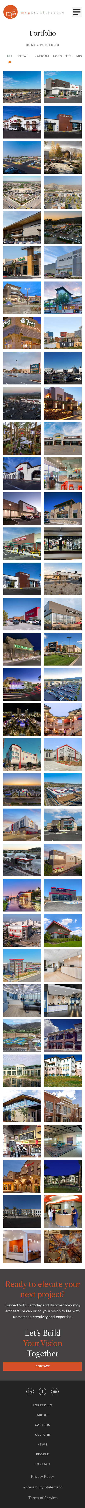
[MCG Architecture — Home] (33, 12)
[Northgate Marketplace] (22, 368)
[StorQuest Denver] (22, 965)
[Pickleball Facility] (22, 1035)
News (43, 1445)
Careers (42, 1425)
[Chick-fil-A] (63, 579)
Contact (42, 1366)
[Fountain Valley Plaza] (22, 262)
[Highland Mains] (63, 157)
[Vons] (22, 473)
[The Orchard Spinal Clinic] (63, 965)
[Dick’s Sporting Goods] (63, 649)
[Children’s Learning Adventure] (63, 438)
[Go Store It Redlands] (63, 789)
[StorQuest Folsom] (63, 860)
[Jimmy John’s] (22, 1141)
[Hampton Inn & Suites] (22, 1211)
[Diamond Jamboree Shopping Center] (63, 719)
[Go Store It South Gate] (22, 825)
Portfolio (43, 1405)
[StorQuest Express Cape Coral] (63, 930)
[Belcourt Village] (22, 192)
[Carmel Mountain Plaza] (63, 227)
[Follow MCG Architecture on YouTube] (55, 1391)
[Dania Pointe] (22, 719)
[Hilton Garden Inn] (22, 1176)
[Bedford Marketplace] (63, 192)
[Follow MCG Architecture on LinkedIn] (30, 1391)
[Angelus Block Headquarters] (22, 1106)
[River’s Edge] (63, 368)
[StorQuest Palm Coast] (22, 895)
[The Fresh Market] (22, 649)
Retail (23, 56)
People (42, 1454)
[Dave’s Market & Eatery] (63, 614)
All (10, 56)
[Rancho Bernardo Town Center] (22, 403)
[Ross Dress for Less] (63, 508)
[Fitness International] (22, 579)
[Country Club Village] (63, 1035)
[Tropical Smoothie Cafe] (63, 473)
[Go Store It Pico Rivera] (22, 789)
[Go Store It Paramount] (22, 754)
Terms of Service (42, 1497)
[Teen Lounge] (22, 1000)
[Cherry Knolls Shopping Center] (22, 87)
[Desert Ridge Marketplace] (22, 438)
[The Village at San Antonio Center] (63, 684)
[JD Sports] (63, 543)
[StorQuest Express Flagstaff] (22, 860)
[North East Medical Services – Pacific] (63, 1246)
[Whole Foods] (63, 297)
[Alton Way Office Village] (63, 1106)
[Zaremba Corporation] (63, 1141)
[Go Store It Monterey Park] (63, 754)
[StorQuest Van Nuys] (22, 930)
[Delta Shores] (22, 297)
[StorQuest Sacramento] (63, 895)
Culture (42, 1435)
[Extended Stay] (63, 1176)
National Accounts (53, 56)
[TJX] (22, 508)
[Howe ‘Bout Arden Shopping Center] (63, 262)
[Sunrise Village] (63, 122)
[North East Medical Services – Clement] (22, 1246)
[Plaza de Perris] (22, 122)
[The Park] (22, 157)
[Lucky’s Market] (22, 543)
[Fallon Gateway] (63, 333)
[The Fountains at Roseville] (22, 684)
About (42, 1415)
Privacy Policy (42, 1476)
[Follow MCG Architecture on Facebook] (42, 1391)
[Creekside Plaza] (63, 1070)
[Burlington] (22, 614)
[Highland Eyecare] (63, 1000)
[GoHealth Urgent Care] (63, 1211)
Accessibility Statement (42, 1487)
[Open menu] (77, 12)
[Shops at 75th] (63, 87)
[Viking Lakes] (22, 227)
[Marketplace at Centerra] (22, 333)
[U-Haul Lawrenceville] (63, 825)
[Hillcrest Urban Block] (63, 403)
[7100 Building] (22, 1070)
